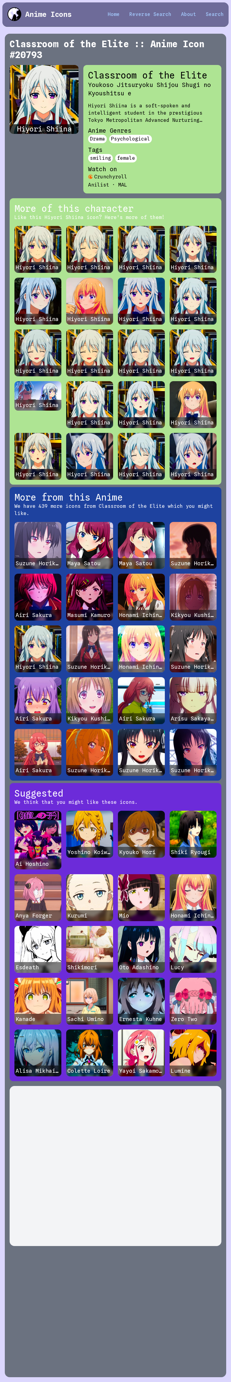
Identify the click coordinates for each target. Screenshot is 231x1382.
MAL (122, 185)
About (188, 14)
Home (114, 14)
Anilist (98, 185)
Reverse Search (150, 14)
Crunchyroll (110, 177)
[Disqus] (115, 1166)
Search (215, 14)
